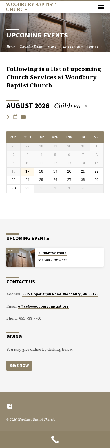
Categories (71, 46)
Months (92, 46)
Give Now (19, 365)
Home (11, 46)
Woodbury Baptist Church (31, 7)
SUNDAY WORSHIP (52, 253)
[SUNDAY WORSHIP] (20, 257)
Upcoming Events (31, 46)
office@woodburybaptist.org (43, 306)
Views (52, 46)
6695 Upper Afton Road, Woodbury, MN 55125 (60, 294)
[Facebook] (9, 406)
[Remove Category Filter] (86, 106)
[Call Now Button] (55, 439)
